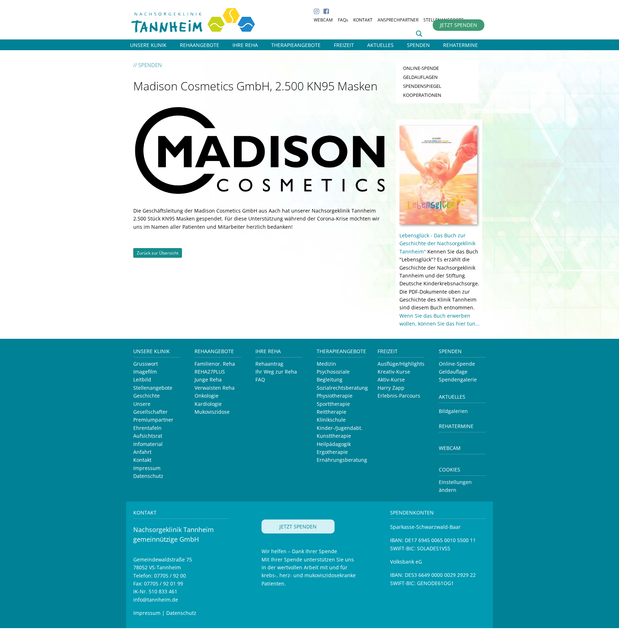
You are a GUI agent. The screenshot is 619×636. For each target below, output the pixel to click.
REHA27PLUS (210, 371)
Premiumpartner (153, 419)
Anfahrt (142, 451)
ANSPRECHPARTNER (398, 20)
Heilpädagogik (334, 444)
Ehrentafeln (147, 427)
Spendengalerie (458, 379)
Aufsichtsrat (147, 435)
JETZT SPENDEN (458, 25)
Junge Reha (208, 379)
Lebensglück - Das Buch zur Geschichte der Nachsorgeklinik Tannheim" (437, 243)
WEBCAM (323, 20)
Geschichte (146, 395)
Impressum (146, 468)
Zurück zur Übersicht (157, 253)
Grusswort (145, 363)
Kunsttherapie (334, 435)
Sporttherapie (333, 403)
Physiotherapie (334, 395)
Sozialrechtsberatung (342, 387)
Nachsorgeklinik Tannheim (201, 18)
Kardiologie (208, 403)
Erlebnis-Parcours (399, 395)
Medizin (326, 363)
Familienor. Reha (215, 363)
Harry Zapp (391, 387)
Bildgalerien (453, 411)
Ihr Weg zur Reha (276, 371)
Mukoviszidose (212, 411)
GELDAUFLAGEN (420, 77)
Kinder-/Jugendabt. (340, 427)
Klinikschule (331, 419)
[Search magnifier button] (419, 34)
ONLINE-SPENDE (421, 68)
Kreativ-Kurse (394, 371)
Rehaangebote (214, 351)
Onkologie (207, 395)
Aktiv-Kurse (391, 379)
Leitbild (142, 379)
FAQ (260, 379)
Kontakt (142, 459)
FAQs (343, 20)
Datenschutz (148, 476)
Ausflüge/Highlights (401, 363)
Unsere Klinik (151, 351)
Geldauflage (453, 371)
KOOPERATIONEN (422, 95)
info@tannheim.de (155, 599)
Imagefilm (145, 371)
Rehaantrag (269, 363)
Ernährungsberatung (342, 459)
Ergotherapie (332, 451)
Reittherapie (331, 411)
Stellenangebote (152, 387)
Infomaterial (148, 444)
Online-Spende (457, 363)
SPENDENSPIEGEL (422, 86)
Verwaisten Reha (215, 387)
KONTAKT (363, 20)
